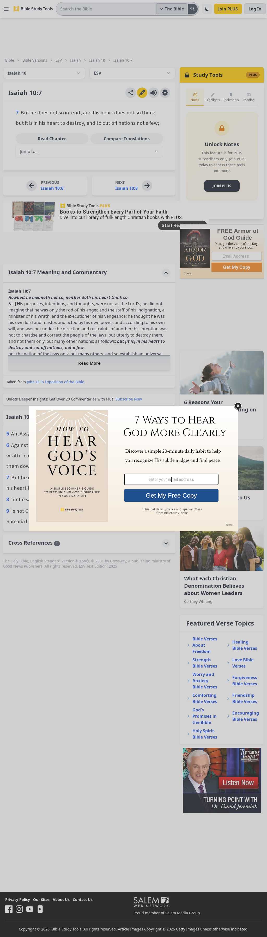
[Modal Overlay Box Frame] (133, 468)
